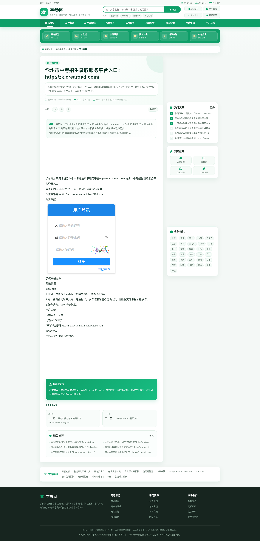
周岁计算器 (83, 476)
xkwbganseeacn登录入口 (126, 418)
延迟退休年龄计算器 (101, 476)
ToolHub (200, 471)
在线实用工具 (114, 471)
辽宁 (174, 243)
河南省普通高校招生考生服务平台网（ (192, 118)
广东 (200, 254)
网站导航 (153, 516)
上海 (202, 243)
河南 (174, 254)
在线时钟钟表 (121, 476)
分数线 (204, 162)
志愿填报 (114, 16)
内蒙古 (209, 238)
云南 (208, 260)
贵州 (200, 260)
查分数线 (194, 15)
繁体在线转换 (68, 476)
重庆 (182, 260)
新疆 (174, 271)
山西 (200, 238)
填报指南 (213, 15)
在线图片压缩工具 (82, 471)
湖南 (191, 254)
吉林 (182, 243)
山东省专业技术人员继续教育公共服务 (192, 128)
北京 (174, 238)
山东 (208, 249)
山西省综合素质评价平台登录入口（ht (192, 133)
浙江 (174, 249)
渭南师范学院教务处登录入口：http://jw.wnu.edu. (128, 447)
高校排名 (202, 3)
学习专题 (188, 3)
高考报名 (130, 22)
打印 (154, 109)
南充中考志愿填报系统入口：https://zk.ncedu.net (128, 452)
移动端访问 (193, 516)
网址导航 (216, 3)
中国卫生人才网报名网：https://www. (192, 138)
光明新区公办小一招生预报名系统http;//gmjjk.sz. (127, 442)
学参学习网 (60, 49)
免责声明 (192, 511)
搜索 (173, 9)
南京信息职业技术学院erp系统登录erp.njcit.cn (72, 442)
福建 (191, 249)
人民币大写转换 (131, 471)
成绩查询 (194, 9)
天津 (182, 238)
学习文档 (148, 16)
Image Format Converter (180, 471)
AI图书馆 (161, 471)
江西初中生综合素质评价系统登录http (192, 123)
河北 (191, 238)
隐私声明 (192, 506)
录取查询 (213, 9)
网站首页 (49, 22)
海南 (174, 260)
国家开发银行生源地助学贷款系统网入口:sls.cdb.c (74, 447)
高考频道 (69, 22)
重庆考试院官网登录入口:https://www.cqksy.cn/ (73, 452)
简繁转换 (66, 471)
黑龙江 (192, 243)
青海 (200, 265)
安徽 (182, 249)
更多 (151, 436)
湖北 (182, 254)
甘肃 (191, 265)
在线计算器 (148, 471)
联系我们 (192, 501)
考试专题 (190, 22)
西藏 (174, 265)
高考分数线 (90, 22)
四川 (191, 260)
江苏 (210, 243)
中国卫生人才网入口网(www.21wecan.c (193, 113)
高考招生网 (99, 471)
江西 (200, 249)
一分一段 (125, 16)
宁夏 (208, 265)
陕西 (182, 265)
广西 (208, 254)
